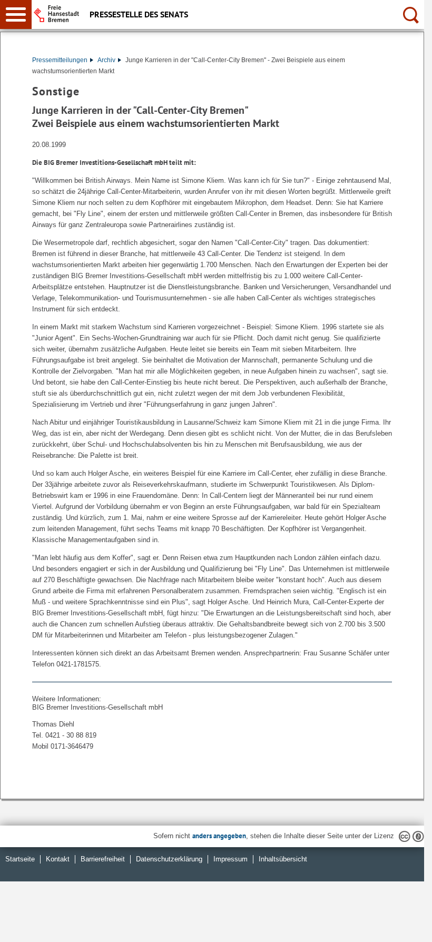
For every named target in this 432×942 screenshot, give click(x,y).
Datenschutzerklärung (169, 859)
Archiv (106, 60)
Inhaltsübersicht (283, 859)
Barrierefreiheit (103, 859)
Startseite (20, 859)
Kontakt (58, 859)
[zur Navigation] (16, 14)
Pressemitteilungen (59, 60)
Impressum (230, 859)
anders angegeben (219, 835)
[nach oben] (408, 926)
